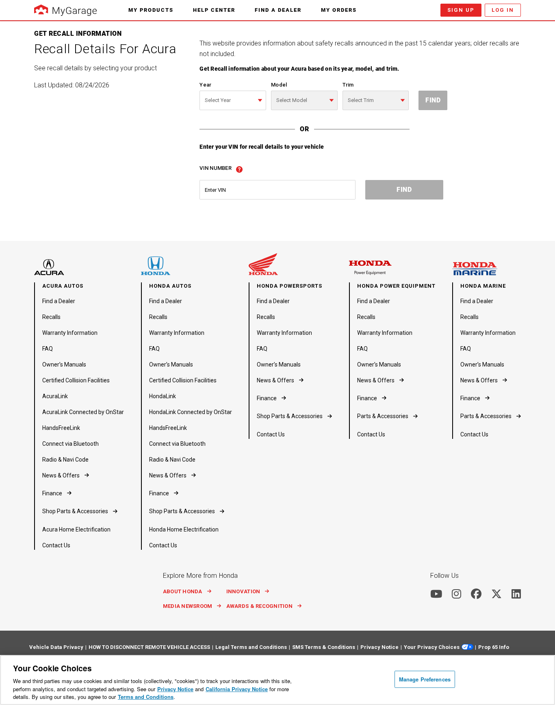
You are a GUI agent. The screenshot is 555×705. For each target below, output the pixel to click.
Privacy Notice (175, 689)
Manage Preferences (425, 679)
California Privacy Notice (237, 689)
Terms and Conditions (145, 697)
